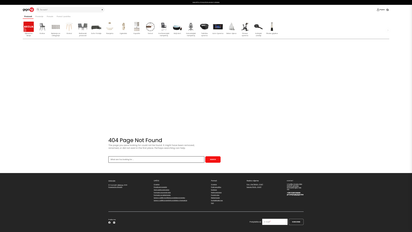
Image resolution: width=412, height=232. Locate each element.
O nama (156, 184)
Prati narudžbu (216, 187)
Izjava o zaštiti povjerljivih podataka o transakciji (170, 200)
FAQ (212, 203)
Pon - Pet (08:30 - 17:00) (255, 184)
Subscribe (296, 222)
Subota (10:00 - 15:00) (254, 187)
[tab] (28, 16)
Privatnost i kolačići (160, 187)
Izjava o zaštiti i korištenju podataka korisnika (169, 198)
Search (213, 159)
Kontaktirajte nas (217, 200)
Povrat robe (215, 195)
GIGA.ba (120, 185)
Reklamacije (215, 198)
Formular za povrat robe (162, 193)
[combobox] (156, 159)
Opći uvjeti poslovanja (161, 190)
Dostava (214, 190)
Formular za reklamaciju (162, 195)
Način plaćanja (216, 193)
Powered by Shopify (115, 187)
